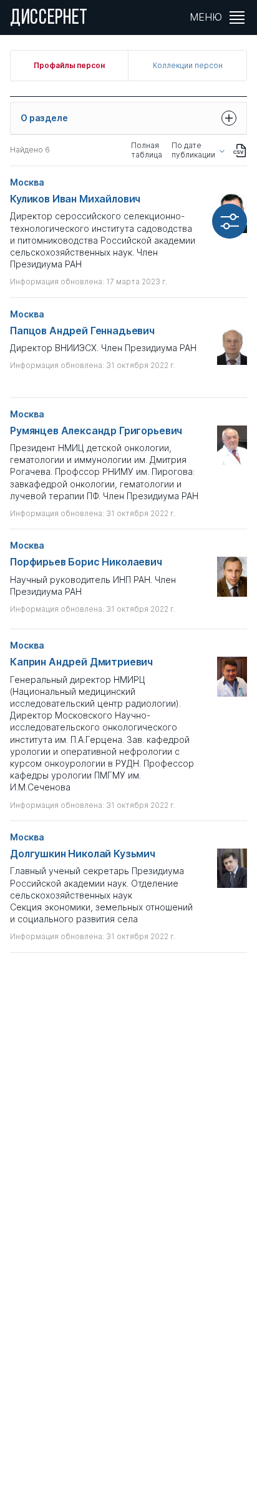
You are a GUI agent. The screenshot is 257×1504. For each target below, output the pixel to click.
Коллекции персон (188, 65)
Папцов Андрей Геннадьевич (82, 331)
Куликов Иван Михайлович (75, 199)
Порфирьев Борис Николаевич (86, 562)
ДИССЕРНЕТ (49, 18)
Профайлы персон (69, 65)
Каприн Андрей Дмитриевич (81, 662)
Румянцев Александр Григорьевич (96, 431)
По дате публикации (193, 150)
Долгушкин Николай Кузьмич (82, 854)
